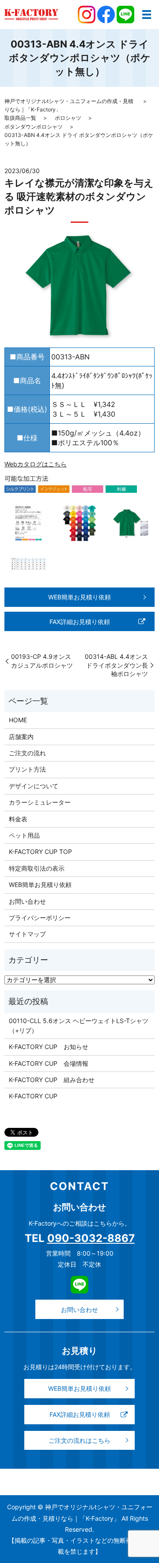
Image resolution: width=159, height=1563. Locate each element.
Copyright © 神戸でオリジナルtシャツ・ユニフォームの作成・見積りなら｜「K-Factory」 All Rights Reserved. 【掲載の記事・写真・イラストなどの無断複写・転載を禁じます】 (79, 1529)
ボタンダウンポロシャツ (33, 126)
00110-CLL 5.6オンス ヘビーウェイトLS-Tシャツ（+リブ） (78, 1025)
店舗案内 (21, 736)
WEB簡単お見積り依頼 (79, 597)
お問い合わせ (27, 901)
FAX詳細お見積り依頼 (79, 621)
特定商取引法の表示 (36, 868)
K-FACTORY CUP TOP (40, 851)
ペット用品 (24, 835)
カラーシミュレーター (40, 802)
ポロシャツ (68, 118)
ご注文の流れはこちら (79, 1440)
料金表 (18, 819)
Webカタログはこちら (35, 464)
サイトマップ (27, 934)
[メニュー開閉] (146, 14)
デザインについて (33, 786)
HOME (18, 720)
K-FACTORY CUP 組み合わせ (52, 1079)
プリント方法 (27, 769)
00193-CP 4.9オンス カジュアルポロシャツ (42, 661)
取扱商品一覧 (20, 118)
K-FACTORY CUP (33, 1096)
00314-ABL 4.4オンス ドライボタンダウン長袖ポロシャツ (116, 665)
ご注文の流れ (27, 753)
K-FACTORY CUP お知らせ (48, 1046)
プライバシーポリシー (40, 917)
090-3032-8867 (91, 1238)
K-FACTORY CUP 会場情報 (48, 1063)
